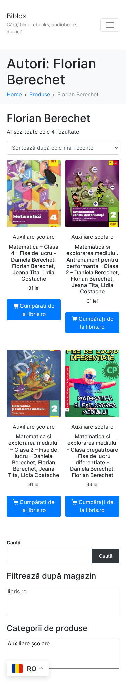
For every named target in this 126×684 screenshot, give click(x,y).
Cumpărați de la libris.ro (37, 309)
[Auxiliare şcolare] (63, 643)
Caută (13, 542)
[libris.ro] (63, 591)
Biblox (16, 16)
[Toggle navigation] (109, 25)
